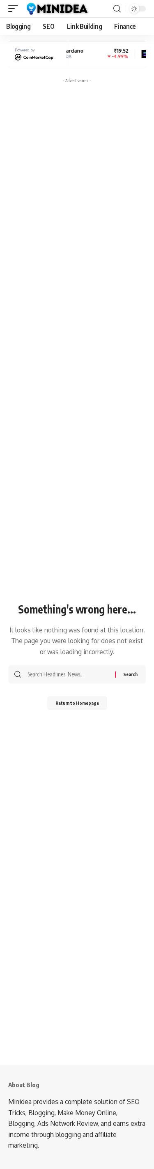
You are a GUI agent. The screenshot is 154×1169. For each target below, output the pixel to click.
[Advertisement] (77, 164)
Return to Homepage (77, 703)
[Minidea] (56, 8)
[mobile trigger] (15, 8)
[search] (117, 8)
